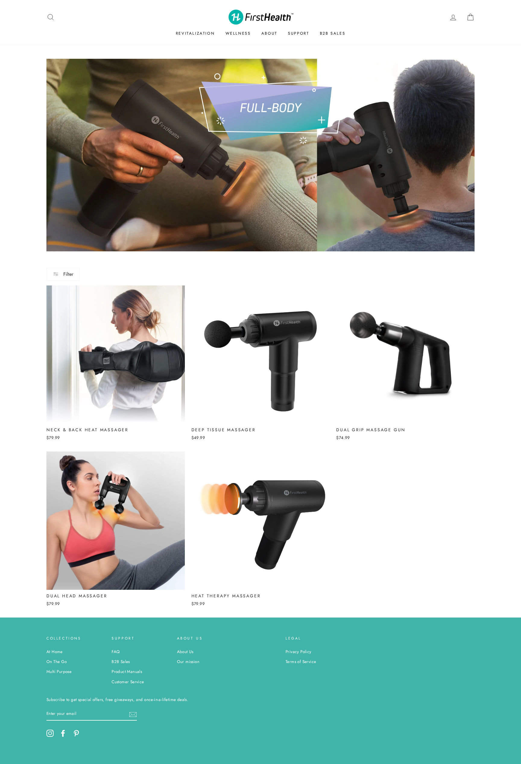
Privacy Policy (298, 652)
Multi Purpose (58, 671)
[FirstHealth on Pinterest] (76, 733)
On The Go (56, 662)
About (269, 33)
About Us (185, 652)
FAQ (116, 652)
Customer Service (128, 682)
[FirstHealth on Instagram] (50, 733)
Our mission (188, 662)
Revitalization (195, 33)
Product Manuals (127, 671)
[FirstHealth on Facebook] (63, 733)
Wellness (238, 33)
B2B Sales (332, 33)
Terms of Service (301, 662)
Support (298, 33)
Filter (67, 274)
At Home (54, 652)
